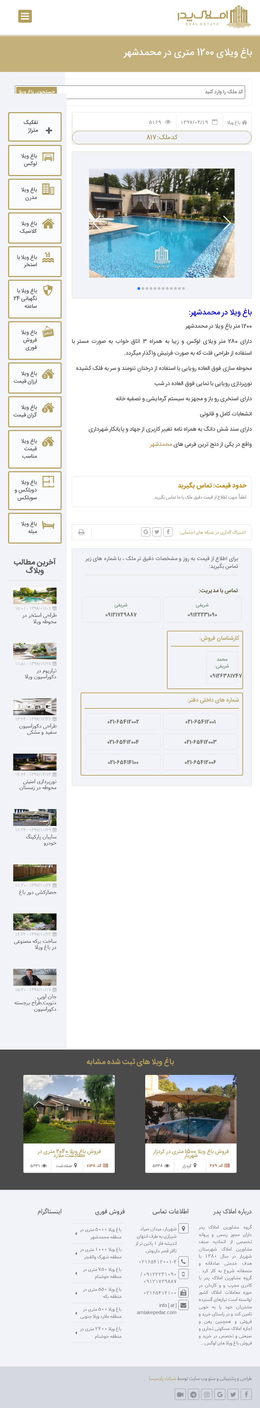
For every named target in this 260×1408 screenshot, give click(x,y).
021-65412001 (200, 722)
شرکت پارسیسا (162, 1378)
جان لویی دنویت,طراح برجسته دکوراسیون (35, 1002)
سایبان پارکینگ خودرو (41, 839)
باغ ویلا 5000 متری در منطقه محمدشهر (101, 1233)
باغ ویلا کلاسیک (28, 227)
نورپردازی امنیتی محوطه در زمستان (38, 784)
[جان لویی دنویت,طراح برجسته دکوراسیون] (35, 977)
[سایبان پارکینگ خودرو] (35, 817)
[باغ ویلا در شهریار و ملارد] (213, 17)
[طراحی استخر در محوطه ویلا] (35, 595)
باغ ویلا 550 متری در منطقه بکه (102, 1292)
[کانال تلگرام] (193, 1394)
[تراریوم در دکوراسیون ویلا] (35, 651)
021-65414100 (123, 762)
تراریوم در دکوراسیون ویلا (41, 673)
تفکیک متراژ (30, 126)
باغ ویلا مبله (29, 528)
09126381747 (222, 676)
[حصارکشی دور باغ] (35, 872)
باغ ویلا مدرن (29, 193)
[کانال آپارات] (180, 1394)
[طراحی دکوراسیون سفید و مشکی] (35, 706)
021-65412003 (200, 742)
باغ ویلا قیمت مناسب (29, 449)
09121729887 (121, 615)
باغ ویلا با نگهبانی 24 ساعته (25, 298)
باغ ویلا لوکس (29, 160)
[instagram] (206, 1394)
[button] (226, 223)
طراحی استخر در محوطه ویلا (39, 617)
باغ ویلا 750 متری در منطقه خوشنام (102, 1272)
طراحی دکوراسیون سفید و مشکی (38, 728)
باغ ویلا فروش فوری (29, 340)
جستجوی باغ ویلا (36, 92)
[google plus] (219, 1394)
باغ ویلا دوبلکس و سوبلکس (26, 490)
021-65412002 (123, 722)
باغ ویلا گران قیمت (25, 411)
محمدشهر (161, 444)
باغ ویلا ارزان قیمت (25, 377)
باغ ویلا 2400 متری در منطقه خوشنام (101, 1332)
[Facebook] (246, 1394)
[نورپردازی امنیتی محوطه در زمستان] (35, 762)
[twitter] (233, 1394)
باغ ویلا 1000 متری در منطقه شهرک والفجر (101, 1253)
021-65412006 (200, 762)
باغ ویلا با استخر (27, 261)
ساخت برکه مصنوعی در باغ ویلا (35, 943)
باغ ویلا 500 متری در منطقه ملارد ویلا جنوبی (101, 1312)
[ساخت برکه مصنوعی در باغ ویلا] (35, 921)
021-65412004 (123, 742)
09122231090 (202, 615)
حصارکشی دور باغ (38, 891)
